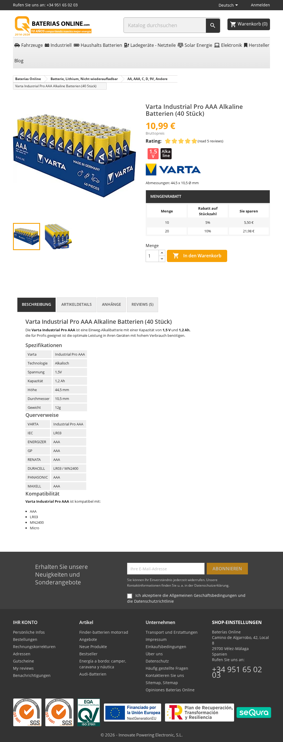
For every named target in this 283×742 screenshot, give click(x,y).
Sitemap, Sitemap (162, 682)
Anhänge (111, 304)
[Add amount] (162, 253)
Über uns (154, 653)
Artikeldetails (76, 304)
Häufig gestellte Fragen (167, 668)
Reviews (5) (142, 304)
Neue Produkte (93, 646)
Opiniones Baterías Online (170, 689)
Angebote (88, 639)
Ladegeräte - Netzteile (153, 45)
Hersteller (259, 45)
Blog (18, 61)
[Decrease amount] (162, 259)
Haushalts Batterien (101, 45)
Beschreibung (36, 304)
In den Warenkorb (197, 255)
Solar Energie (198, 45)
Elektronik (231, 45)
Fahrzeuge (32, 45)
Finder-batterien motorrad (103, 632)
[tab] (36, 304)
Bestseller (88, 653)
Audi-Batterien (92, 674)
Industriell (61, 45)
